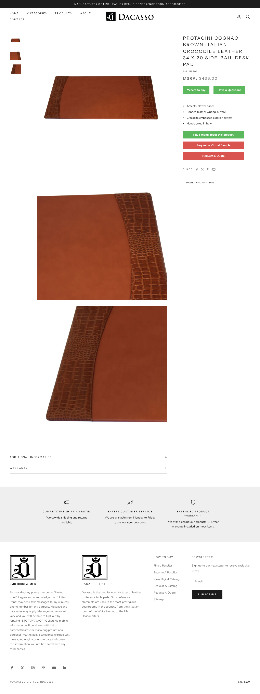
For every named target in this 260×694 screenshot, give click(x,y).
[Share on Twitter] (202, 169)
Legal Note (243, 682)
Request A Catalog (165, 586)
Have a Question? (229, 90)
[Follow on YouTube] (54, 668)
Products (63, 13)
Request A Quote (165, 593)
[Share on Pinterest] (208, 169)
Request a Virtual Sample (213, 145)
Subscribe (207, 594)
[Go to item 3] (15, 69)
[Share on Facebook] (196, 169)
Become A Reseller (165, 572)
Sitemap (159, 599)
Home (14, 13)
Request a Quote (213, 156)
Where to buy (196, 90)
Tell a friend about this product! (213, 135)
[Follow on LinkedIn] (65, 668)
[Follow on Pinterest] (43, 668)
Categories (37, 13)
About (85, 13)
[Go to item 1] (15, 40)
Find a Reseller (163, 566)
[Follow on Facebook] (12, 668)
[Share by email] (214, 169)
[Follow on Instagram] (33, 668)
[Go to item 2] (15, 55)
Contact (17, 19)
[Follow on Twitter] (22, 668)
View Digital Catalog (167, 579)
